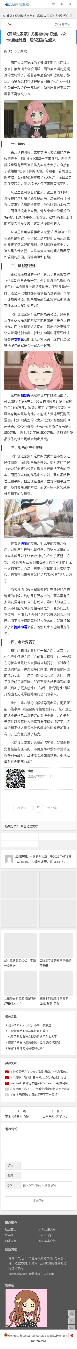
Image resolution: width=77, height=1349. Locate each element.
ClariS (9, 1235)
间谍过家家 (19, 843)
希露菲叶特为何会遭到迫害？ (26, 1048)
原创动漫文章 (23, 15)
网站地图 (56, 1336)
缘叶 (37, 861)
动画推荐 (19, 836)
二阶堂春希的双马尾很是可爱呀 (28, 1031)
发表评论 (64, 24)
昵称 (10, 1165)
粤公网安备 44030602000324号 (28, 1336)
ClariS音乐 (45, 1235)
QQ (9, 1185)
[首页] (71, 1313)
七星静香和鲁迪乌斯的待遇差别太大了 (32, 1036)
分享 (54, 808)
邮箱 (10, 1175)
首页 (9, 15)
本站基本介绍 (47, 1241)
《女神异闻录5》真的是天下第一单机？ (35, 1094)
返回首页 (10, 1229)
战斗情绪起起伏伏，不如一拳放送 (29, 1025)
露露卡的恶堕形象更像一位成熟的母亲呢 (34, 1042)
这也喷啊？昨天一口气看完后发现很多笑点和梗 (40, 1089)
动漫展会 (10, 1241)
